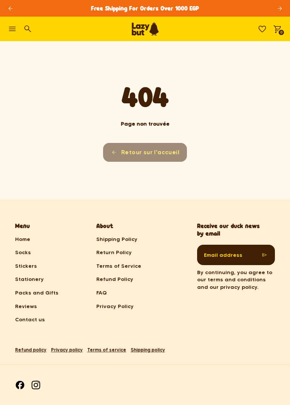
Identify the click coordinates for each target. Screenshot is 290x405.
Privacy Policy (115, 306)
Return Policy (114, 252)
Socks (23, 252)
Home (22, 239)
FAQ (101, 292)
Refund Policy (114, 279)
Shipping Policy (116, 239)
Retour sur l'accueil (150, 152)
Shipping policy (148, 350)
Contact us (30, 319)
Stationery (29, 279)
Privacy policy (67, 350)
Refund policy (30, 350)
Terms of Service (118, 265)
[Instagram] (36, 385)
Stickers (26, 265)
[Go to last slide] (10, 8)
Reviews (26, 306)
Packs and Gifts (37, 292)
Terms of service (106, 350)
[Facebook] (20, 385)
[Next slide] (279, 8)
